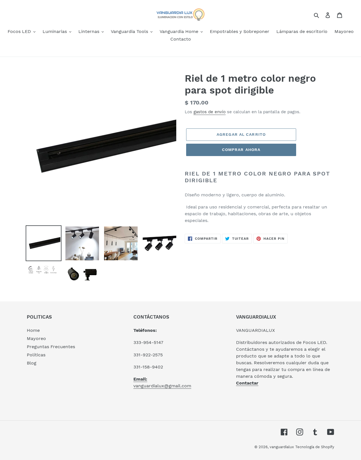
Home (33, 330)
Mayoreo (36, 338)
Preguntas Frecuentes (51, 346)
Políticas (36, 354)
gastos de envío (209, 111)
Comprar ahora (241, 149)
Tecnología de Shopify (314, 447)
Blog (31, 363)
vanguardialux (282, 447)
